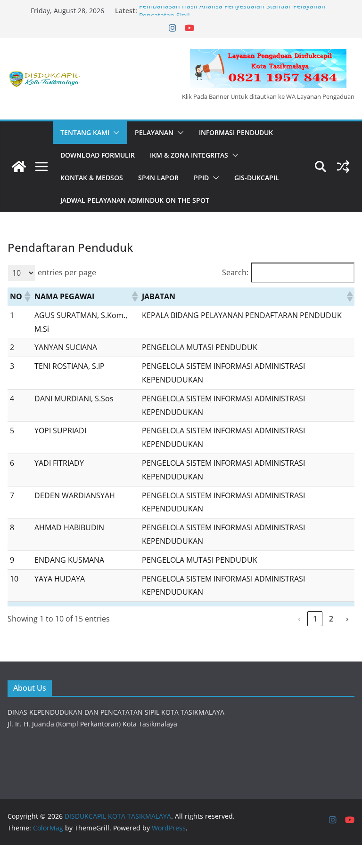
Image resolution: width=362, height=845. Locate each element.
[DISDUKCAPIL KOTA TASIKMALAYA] (19, 166)
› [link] (347, 619)
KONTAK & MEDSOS (91, 177)
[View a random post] (343, 166)
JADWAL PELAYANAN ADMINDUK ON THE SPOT (134, 200)
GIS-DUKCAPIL (256, 177)
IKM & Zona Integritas (189, 155)
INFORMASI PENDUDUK (236, 132)
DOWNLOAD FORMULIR (97, 155)
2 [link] (331, 619)
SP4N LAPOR (158, 177)
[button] (114, 132)
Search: (235, 272)
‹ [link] (299, 619)
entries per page (67, 272)
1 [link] (315, 619)
